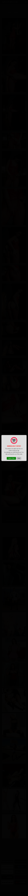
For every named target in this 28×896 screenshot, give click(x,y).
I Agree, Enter (11, 458)
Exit (19, 458)
